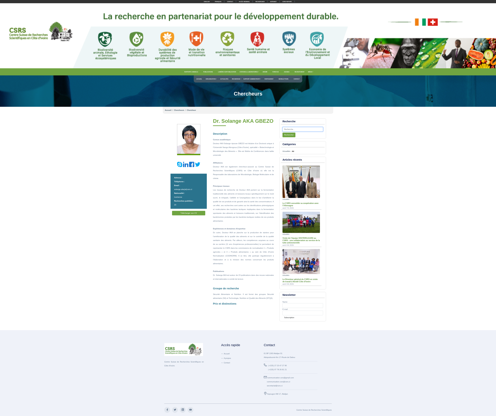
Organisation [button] (211, 79)
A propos (227, 358)
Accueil (199, 79)
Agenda (286, 72)
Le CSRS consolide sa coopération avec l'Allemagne (300, 204)
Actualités (224, 79)
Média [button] (310, 72)
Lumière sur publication (227, 72)
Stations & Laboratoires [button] (249, 72)
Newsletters (283, 79)
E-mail (285, 309)
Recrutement (299, 72)
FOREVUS (275, 72)
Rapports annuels (191, 72)
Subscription (289, 317)
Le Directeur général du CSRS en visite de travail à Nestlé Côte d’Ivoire (300, 280)
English (207, 1)
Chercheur (191, 110)
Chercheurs (179, 110)
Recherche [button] (236, 79)
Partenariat (269, 79)
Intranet (273, 1)
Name (284, 302)
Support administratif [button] (251, 79)
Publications (208, 72)
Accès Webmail (244, 1)
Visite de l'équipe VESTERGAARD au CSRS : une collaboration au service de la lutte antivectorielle (301, 240)
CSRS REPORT (287, 1)
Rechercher (260, 1)
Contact (230, 1)
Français (218, 1)
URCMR (265, 72)
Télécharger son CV (188, 213)
